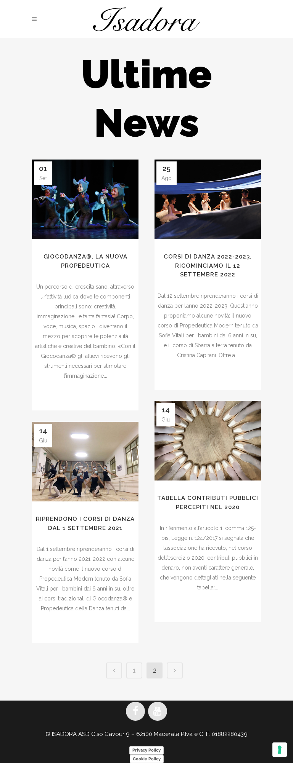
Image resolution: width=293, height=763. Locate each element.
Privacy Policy (146, 750)
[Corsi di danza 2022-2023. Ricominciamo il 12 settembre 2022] (208, 199)
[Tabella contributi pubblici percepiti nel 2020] (208, 440)
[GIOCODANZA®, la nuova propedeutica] (85, 199)
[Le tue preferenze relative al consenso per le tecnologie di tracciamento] (279, 749)
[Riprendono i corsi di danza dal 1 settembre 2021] (85, 461)
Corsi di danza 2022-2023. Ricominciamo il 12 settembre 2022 (208, 265)
